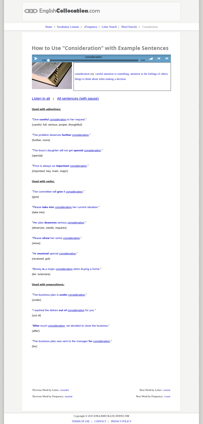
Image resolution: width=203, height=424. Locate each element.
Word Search (128, 26)
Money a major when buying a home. (66, 269)
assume (69, 396)
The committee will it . (58, 191)
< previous (159, 58)
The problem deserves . (61, 134)
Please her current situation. (66, 207)
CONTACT (100, 421)
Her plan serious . (59, 222)
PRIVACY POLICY (121, 421)
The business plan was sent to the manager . (72, 341)
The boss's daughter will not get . (67, 150)
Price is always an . (60, 165)
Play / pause (36, 58)
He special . (55, 253)
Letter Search (109, 26)
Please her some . (57, 238)
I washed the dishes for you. (64, 310)
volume (151, 58)
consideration (82, 73)
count (167, 396)
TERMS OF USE (81, 421)
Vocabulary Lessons (68, 26)
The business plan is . (59, 294)
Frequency (91, 26)
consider (64, 390)
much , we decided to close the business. (71, 325)
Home (48, 26)
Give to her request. (59, 119)
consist (166, 390)
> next (167, 58)
